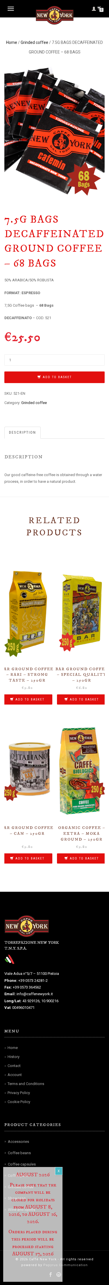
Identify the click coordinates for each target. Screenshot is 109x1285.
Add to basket (57, 377)
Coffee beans (19, 1153)
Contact (14, 1066)
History (13, 1057)
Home (11, 42)
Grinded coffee (34, 42)
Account (15, 1075)
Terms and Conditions (26, 1084)
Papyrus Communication (65, 1265)
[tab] (22, 433)
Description (22, 432)
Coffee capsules (22, 1164)
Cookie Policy (19, 1102)
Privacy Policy (19, 1093)
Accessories (18, 1141)
